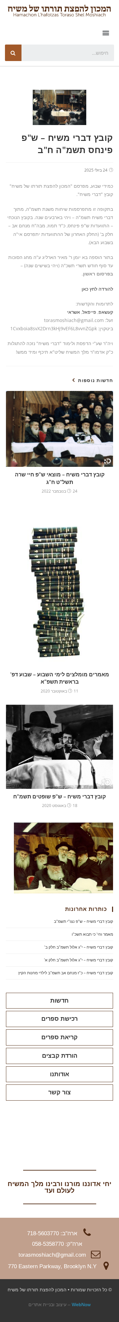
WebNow (81, 1304)
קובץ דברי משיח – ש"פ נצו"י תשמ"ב (83, 921)
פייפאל (89, 312)
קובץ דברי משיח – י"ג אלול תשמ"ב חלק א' (78, 960)
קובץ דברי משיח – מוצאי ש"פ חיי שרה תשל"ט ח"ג (59, 478)
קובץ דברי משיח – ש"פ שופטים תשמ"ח (59, 796)
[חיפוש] (13, 53)
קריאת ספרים (59, 1037)
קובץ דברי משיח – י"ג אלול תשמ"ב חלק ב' (78, 947)
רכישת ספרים (59, 1019)
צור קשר (59, 1092)
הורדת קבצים (59, 1055)
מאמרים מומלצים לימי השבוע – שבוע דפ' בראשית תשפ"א (59, 678)
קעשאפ (106, 312)
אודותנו (59, 1074)
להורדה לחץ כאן (97, 289)
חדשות (59, 1000)
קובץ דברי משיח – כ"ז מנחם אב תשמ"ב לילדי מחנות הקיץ (65, 973)
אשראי (73, 312)
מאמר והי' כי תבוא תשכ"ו (92, 934)
